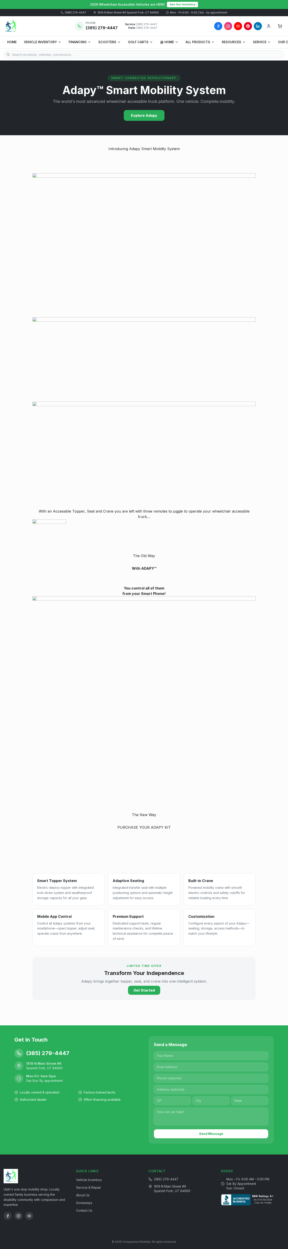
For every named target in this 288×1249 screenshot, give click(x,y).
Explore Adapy (144, 115)
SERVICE (259, 42)
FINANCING (78, 42)
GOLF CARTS (138, 42)
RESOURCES (231, 42)
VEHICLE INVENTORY (40, 42)
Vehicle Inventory (89, 1180)
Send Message (211, 1134)
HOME (12, 42)
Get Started (144, 990)
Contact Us (84, 1210)
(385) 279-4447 (75, 12)
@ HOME (167, 42)
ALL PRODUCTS (198, 42)
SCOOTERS (107, 42)
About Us (83, 1195)
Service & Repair (88, 1187)
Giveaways (84, 1203)
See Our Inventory (182, 4)
